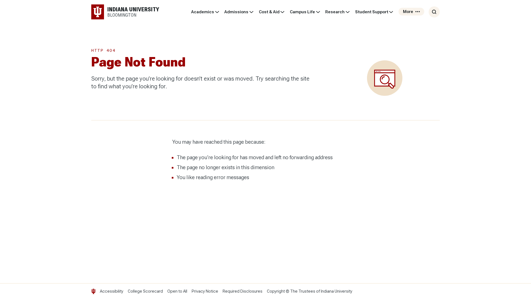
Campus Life (302, 12)
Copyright (276, 291)
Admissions (236, 12)
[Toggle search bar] (434, 11)
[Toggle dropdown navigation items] (217, 11)
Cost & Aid (269, 12)
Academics (202, 12)
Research (335, 12)
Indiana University (336, 291)
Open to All (177, 291)
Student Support (371, 12)
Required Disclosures (242, 291)
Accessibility (111, 291)
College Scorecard (145, 291)
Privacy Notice (205, 291)
